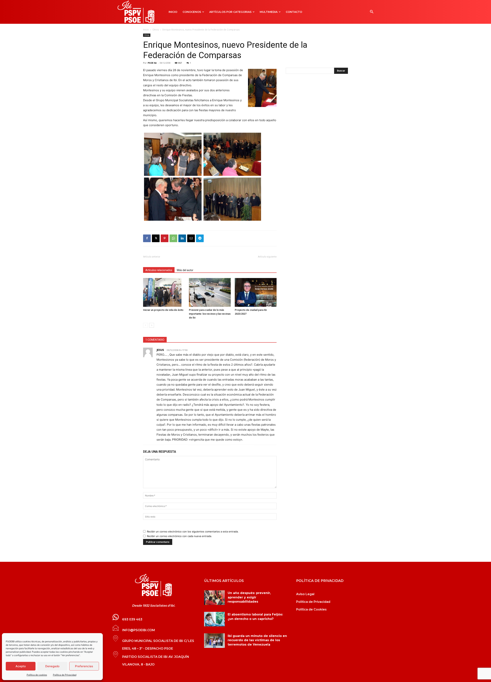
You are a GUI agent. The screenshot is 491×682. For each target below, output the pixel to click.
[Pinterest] (164, 238)
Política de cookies (37, 674)
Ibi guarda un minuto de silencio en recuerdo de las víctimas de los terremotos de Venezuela (257, 640)
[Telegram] (200, 238)
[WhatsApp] (173, 238)
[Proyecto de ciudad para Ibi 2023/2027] (256, 292)
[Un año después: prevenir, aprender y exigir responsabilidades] (214, 597)
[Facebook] (147, 238)
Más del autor (185, 270)
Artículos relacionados (158, 270)
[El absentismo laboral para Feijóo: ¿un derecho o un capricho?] (214, 619)
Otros (155, 29)
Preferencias (84, 666)
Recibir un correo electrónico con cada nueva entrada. (179, 536)
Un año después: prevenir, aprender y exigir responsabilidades (249, 597)
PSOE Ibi (152, 62)
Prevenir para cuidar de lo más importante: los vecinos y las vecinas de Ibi (210, 314)
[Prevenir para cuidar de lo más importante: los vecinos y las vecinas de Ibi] (210, 292)
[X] (156, 238)
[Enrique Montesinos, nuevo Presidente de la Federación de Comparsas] (173, 175)
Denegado (52, 666)
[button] (371, 12)
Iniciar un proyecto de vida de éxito (163, 310)
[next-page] (151, 325)
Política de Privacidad (64, 674)
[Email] (191, 238)
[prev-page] (145, 325)
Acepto (21, 666)
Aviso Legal (305, 594)
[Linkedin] (182, 238)
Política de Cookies (311, 609)
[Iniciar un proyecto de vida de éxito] (164, 292)
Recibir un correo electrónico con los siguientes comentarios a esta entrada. (193, 531)
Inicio (146, 29)
